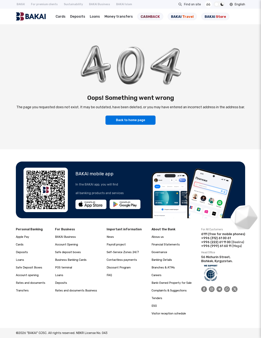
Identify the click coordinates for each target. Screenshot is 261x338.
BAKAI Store (215, 17)
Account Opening (66, 244)
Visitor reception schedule (169, 313)
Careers (156, 275)
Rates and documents (30, 283)
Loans (95, 16)
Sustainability (73, 4)
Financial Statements (166, 244)
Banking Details (162, 260)
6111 (204, 234)
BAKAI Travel (182, 17)
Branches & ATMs (163, 267)
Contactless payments (122, 260)
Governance (159, 252)
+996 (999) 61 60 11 (216, 246)
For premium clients (44, 4)
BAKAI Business (99, 4)
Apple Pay (22, 237)
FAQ (109, 275)
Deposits (77, 16)
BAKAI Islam (124, 4)
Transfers (22, 290)
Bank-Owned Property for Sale (172, 283)
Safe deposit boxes (68, 252)
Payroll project (116, 244)
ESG (154, 306)
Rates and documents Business (76, 290)
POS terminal (63, 267)
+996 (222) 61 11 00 (216, 242)
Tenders (157, 298)
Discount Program (119, 267)
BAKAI (21, 4)
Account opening (27, 275)
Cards (61, 16)
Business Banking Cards (71, 260)
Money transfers (119, 16)
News (110, 237)
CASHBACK (150, 17)
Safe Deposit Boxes (29, 267)
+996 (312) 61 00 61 (216, 238)
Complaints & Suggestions (169, 290)
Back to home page (130, 120)
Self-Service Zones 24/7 (123, 252)
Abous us (158, 237)
